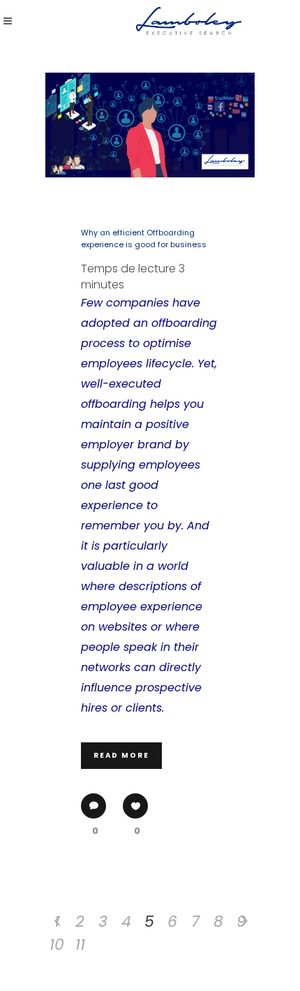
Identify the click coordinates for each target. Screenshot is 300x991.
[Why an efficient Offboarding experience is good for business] (150, 125)
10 (57, 944)
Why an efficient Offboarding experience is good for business (144, 238)
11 (80, 944)
